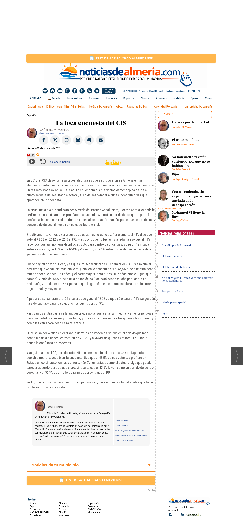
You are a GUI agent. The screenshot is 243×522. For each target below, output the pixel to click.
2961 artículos (122, 420)
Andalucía (178, 98)
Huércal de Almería (100, 106)
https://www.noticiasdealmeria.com (131, 435)
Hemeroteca (74, 98)
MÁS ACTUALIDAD (39, 512)
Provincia (161, 98)
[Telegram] (97, 91)
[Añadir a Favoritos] (45, 91)
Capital (32, 106)
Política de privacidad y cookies (181, 507)
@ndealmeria (121, 425)
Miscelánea (94, 512)
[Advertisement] (121, 26)
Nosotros (64, 515)
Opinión (195, 98)
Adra (73, 106)
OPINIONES (168, 114)
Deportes (128, 98)
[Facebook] (74, 91)
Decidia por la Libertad (190, 122)
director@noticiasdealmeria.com (130, 430)
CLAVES (62, 512)
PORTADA (35, 98)
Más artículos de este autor (52, 133)
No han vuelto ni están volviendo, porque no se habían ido (191, 161)
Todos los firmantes (124, 440)
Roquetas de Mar (137, 106)
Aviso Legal (173, 510)
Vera (59, 106)
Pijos (175, 174)
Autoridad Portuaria (165, 106)
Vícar (41, 106)
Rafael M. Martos (55, 407)
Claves (209, 98)
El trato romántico (187, 140)
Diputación (94, 503)
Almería (145, 98)
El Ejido (50, 106)
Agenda (55, 98)
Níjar (66, 106)
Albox (119, 106)
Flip (32, 154)
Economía (111, 98)
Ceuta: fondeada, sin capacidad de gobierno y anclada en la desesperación (192, 198)
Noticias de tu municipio (55, 465)
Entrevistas (35, 515)
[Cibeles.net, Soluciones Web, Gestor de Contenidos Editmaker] (193, 514)
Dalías (81, 106)
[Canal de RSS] (89, 91)
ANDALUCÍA (94, 509)
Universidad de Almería (198, 106)
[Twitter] (82, 91)
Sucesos (94, 98)
